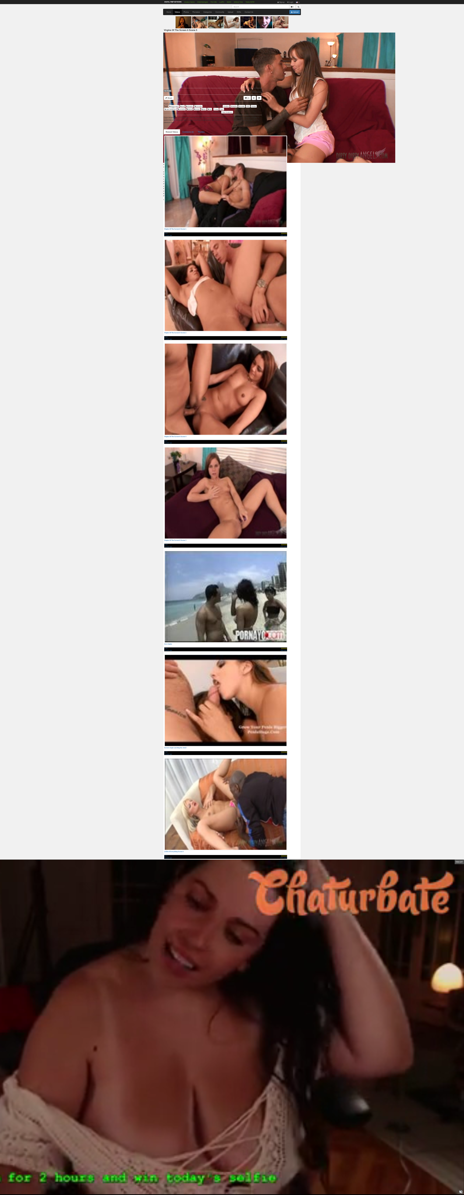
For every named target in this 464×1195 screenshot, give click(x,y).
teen (204, 109)
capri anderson (171, 109)
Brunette (241, 106)
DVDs (239, 12)
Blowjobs (234, 106)
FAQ (216, 1190)
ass (182, 106)
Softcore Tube (238, 2)
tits (210, 109)
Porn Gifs (214, 2)
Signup (282, 2)
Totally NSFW (250, 2)
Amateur (226, 106)
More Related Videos (233, 1175)
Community (219, 12)
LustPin (221, 2)
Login (291, 2)
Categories (207, 12)
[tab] (172, 131)
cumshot (182, 109)
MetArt (229, 2)
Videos (177, 12)
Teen (221, 109)
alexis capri (174, 106)
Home (169, 12)
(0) (248, 98)
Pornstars (196, 12)
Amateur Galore (189, 2)
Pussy (216, 109)
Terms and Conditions (228, 1190)
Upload (230, 12)
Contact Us (249, 12)
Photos (186, 12)
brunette (199, 106)
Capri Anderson (227, 112)
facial (190, 109)
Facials (253, 106)
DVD (247, 106)
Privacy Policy (243, 1190)
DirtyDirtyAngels (202, 2)
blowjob (190, 106)
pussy (197, 109)
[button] (298, 2)
